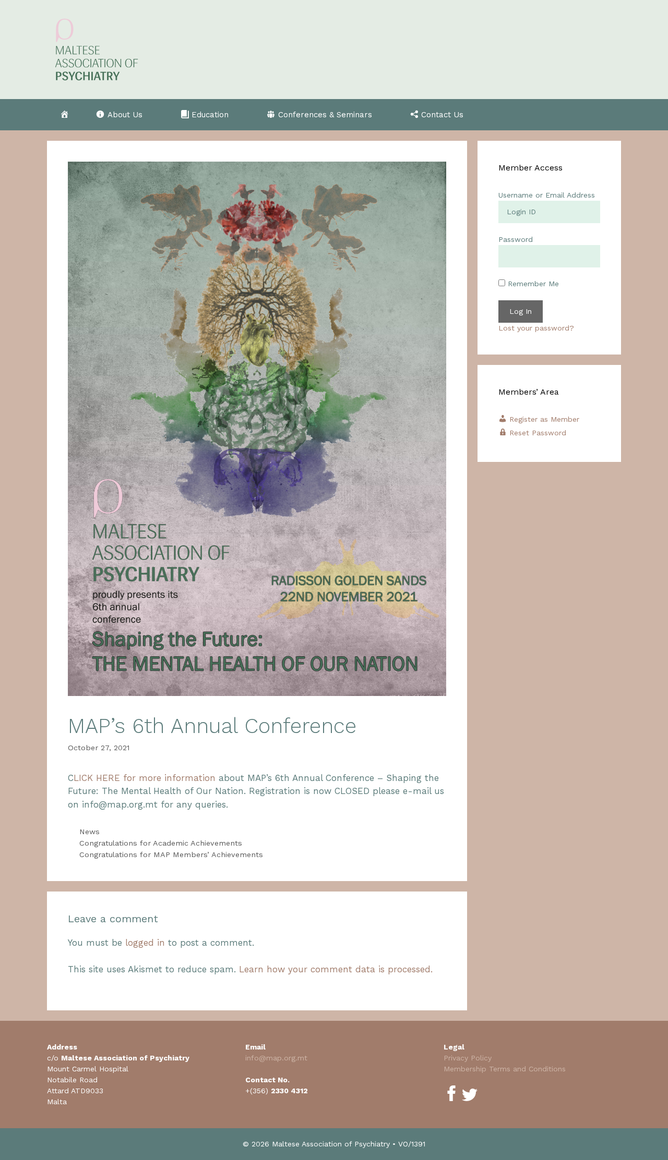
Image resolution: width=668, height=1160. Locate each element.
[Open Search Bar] (603, 114)
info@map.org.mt (276, 1058)
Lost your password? (536, 328)
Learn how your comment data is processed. (336, 969)
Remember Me (532, 283)
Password (515, 239)
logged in (145, 942)
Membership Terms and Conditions (505, 1069)
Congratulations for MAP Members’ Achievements (171, 854)
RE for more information (162, 778)
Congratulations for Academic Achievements (160, 843)
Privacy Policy (468, 1058)
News (89, 831)
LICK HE (91, 778)
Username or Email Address (546, 195)
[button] (124, 114)
